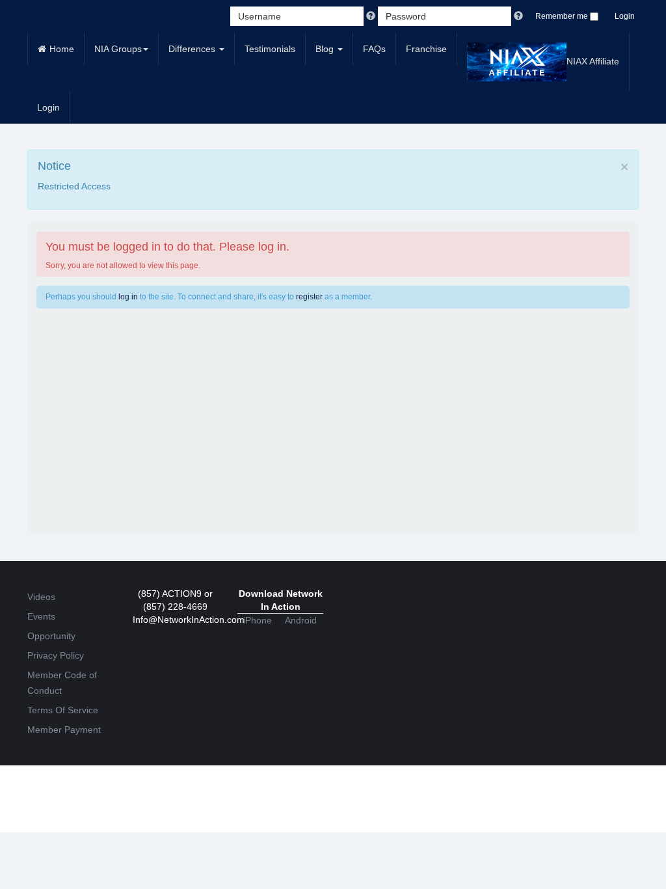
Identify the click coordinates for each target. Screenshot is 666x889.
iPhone (257, 620)
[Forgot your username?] (372, 16)
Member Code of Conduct (62, 683)
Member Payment (64, 729)
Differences (193, 49)
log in (128, 296)
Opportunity (51, 636)
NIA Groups (118, 49)
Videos (41, 597)
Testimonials (270, 49)
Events (41, 616)
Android (301, 620)
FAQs (374, 49)
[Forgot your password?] (518, 16)
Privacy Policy (55, 655)
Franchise (426, 49)
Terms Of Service (62, 710)
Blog (325, 49)
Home (61, 49)
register (309, 296)
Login (625, 16)
